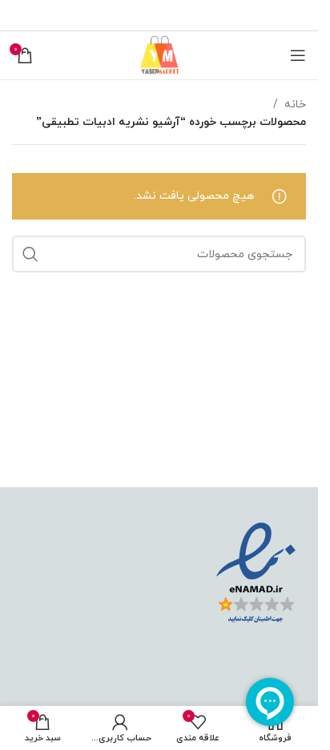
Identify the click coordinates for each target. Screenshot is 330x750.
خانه (295, 104)
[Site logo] (159, 54)
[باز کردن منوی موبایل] (298, 55)
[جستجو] (30, 254)
